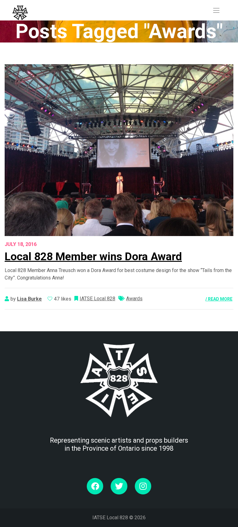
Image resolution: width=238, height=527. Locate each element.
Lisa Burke (29, 299)
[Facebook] (95, 486)
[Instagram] (143, 486)
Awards (134, 298)
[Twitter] (119, 486)
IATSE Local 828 (97, 298)
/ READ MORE (218, 299)
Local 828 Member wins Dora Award (93, 256)
